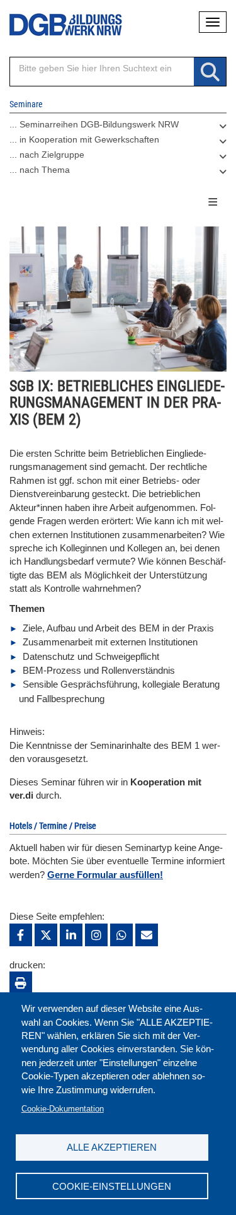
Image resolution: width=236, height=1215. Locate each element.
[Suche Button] (210, 72)
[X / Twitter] (46, 935)
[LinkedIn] (71, 935)
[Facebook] (20, 935)
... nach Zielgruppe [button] (46, 154)
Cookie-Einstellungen (111, 1186)
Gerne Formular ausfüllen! (105, 874)
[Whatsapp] (121, 935)
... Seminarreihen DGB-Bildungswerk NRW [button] (94, 124)
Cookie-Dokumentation (62, 1108)
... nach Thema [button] (39, 169)
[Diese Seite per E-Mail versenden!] (146, 935)
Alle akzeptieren (112, 1147)
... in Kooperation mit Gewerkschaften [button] (84, 139)
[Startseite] (56, 24)
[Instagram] (96, 935)
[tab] (118, 127)
